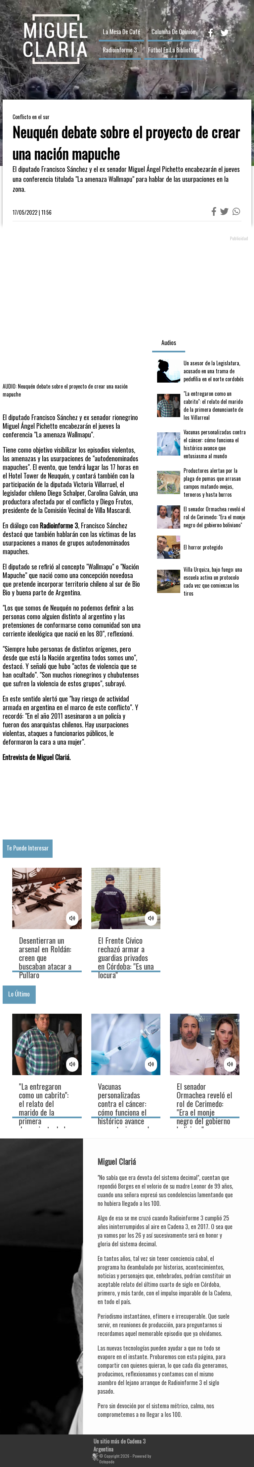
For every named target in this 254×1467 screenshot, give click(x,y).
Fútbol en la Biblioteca (173, 49)
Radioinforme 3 (120, 49)
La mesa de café (121, 31)
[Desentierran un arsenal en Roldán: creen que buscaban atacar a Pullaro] (47, 919)
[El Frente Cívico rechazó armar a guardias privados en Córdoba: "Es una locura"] (126, 919)
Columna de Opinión (173, 31)
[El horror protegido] (201, 547)
